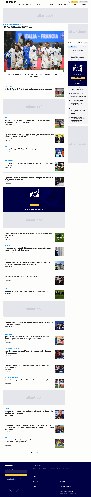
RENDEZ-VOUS (35, 481)
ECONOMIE (29, 4)
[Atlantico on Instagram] (21, 490)
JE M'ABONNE (74, 1)
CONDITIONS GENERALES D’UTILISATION (68, 493)
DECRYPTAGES (36, 476)
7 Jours (85, 42)
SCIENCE (66, 4)
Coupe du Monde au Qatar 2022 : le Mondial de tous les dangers (26, 291)
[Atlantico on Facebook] (14, 490)
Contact (67, 468)
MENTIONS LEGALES (64, 479)
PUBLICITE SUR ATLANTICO (65, 481)
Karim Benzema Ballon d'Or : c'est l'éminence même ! (23, 277)
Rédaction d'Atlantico (9, 93)
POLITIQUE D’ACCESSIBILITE (65, 488)
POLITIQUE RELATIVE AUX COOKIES (66, 491)
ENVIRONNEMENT (75, 4)
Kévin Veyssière (8, 293)
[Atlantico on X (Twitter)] (10, 490)
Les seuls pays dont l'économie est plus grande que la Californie (78, 88)
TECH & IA (59, 4)
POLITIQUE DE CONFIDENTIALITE (66, 486)
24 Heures (80, 42)
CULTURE (84, 4)
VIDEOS (34, 483)
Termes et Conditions (14, 479)
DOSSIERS (35, 479)
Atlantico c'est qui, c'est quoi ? (40, 468)
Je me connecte (83, 1)
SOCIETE (52, 4)
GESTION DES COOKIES (64, 483)
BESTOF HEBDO (36, 488)
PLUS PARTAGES (82, 46)
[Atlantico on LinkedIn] (17, 490)
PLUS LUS (73, 46)
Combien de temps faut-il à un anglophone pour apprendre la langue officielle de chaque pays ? (78, 95)
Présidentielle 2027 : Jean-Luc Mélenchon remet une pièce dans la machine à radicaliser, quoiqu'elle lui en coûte (78, 119)
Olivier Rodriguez (34, 78)
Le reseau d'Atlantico (56, 468)
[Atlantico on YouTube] (24, 490)
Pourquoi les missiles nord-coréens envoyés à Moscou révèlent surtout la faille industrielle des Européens (77, 102)
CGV (60, 476)
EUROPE (46, 4)
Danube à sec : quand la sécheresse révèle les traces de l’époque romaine (78, 58)
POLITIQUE (21, 4)
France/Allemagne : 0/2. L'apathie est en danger (21, 149)
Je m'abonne (34, 205)
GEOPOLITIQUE (37, 4)
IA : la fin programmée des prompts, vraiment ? (77, 51)
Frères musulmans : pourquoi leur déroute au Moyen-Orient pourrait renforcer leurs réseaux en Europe (78, 111)
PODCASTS (35, 486)
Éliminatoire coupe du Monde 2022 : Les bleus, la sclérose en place (27, 380)
